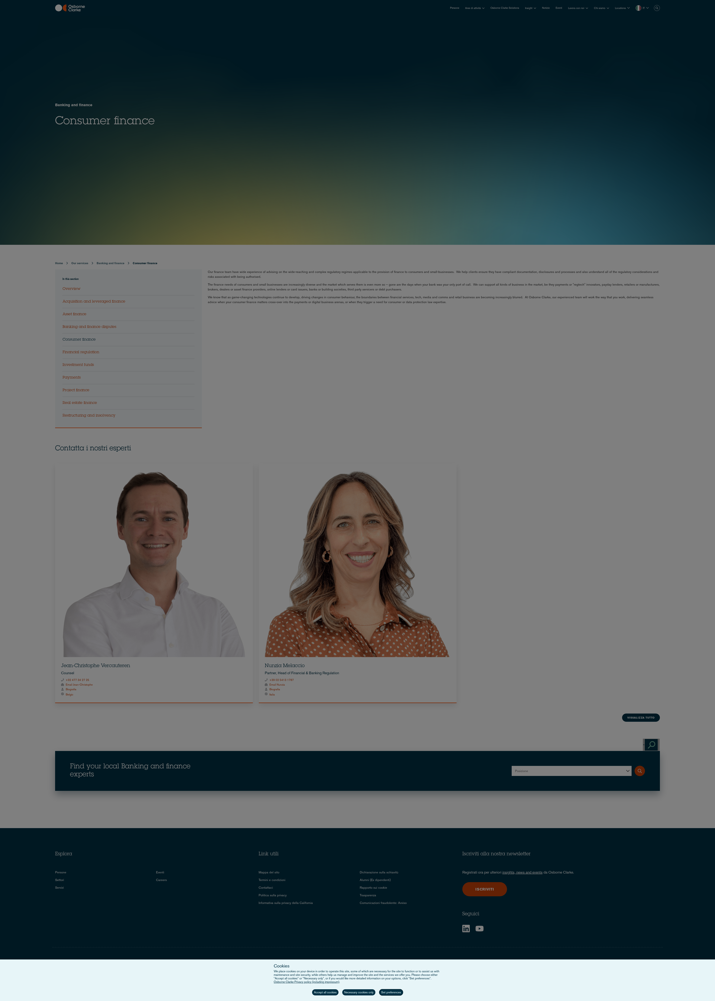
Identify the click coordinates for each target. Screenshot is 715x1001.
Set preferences (391, 992)
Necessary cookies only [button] (359, 992)
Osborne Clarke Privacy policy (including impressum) (306, 982)
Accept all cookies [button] (325, 992)
